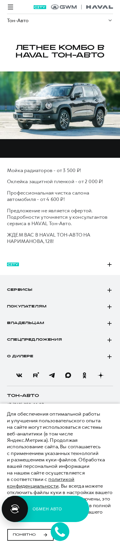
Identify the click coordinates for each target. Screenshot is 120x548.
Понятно (24, 534)
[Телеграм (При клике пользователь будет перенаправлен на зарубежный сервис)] (52, 375)
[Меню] (10, 6)
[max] (68, 375)
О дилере (20, 356)
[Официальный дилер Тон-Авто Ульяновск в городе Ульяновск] (82, 7)
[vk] (19, 375)
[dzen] (101, 375)
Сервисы (19, 289)
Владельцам (25, 323)
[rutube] (35, 375)
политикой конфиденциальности (40, 482)
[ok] (84, 375)
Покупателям (26, 306)
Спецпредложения (34, 339)
